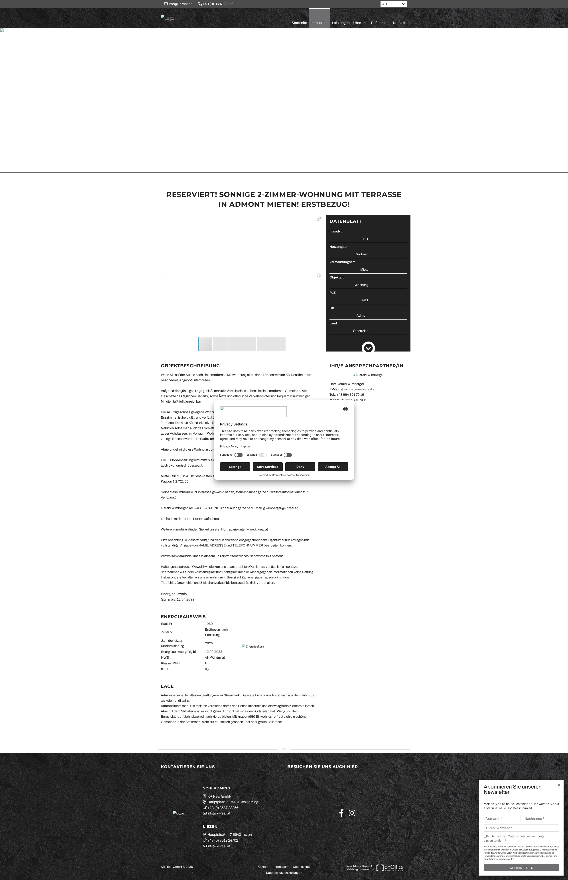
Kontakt (399, 23)
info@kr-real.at (180, 4)
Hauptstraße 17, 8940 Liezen (229, 834)
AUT (385, 4)
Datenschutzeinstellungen (284, 872)
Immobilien (319, 23)
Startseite (299, 23)
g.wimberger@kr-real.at (358, 389)
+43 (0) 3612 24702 (222, 840)
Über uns (360, 23)
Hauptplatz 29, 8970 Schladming (232, 802)
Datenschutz (301, 866)
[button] (318, 218)
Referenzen (380, 23)
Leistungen (341, 23)
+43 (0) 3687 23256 (217, 4)
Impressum (280, 866)
